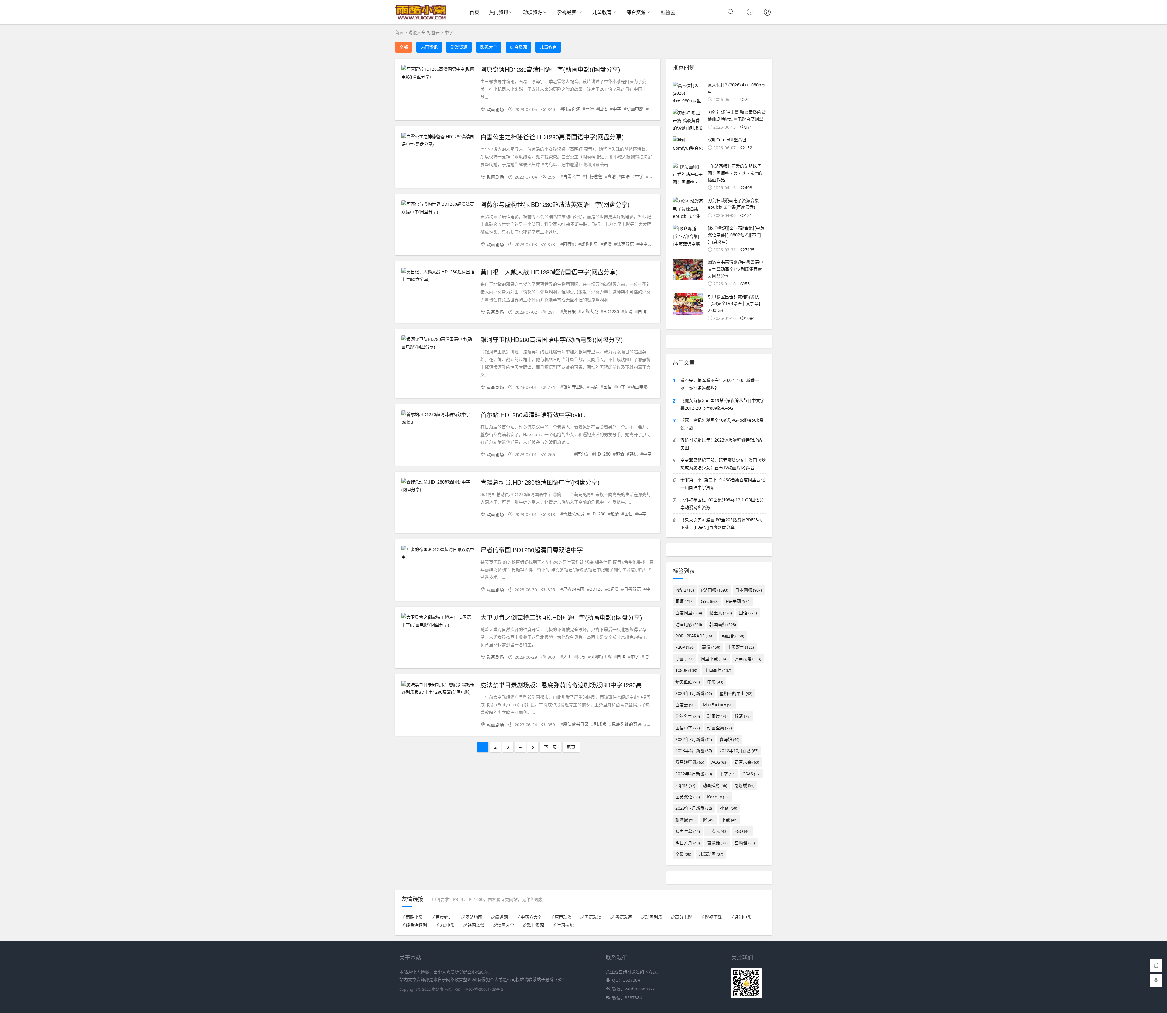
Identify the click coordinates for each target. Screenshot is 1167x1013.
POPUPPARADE (694, 636)
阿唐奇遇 (571, 109)
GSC (710, 601)
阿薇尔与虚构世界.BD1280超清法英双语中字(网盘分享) (555, 204)
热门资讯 (498, 12)
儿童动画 (711, 854)
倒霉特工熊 (601, 656)
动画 (648, 656)
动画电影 (634, 109)
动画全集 (719, 728)
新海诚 (685, 820)
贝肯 (581, 656)
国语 (603, 109)
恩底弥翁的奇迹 (627, 724)
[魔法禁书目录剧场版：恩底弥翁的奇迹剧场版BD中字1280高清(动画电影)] (437, 688)
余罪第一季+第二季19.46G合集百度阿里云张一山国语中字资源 (722, 483)
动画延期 (715, 785)
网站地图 (473, 917)
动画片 (717, 716)
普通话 (717, 843)
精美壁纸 (687, 682)
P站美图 (738, 601)
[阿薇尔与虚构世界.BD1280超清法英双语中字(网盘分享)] (437, 207)
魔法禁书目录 (576, 724)
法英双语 (625, 244)
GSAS (751, 774)
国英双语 (687, 797)
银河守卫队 (573, 386)
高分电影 (683, 917)
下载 (729, 820)
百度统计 (444, 917)
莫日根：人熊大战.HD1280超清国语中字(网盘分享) (549, 271)
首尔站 (583, 454)
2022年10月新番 (739, 750)
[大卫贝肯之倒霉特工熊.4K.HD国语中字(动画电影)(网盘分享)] (437, 620)
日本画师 (748, 590)
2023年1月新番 (693, 693)
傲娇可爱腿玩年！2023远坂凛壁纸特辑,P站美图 (721, 443)
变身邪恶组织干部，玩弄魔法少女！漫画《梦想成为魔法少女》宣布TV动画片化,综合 (723, 463)
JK (708, 820)
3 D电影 (447, 925)
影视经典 (567, 12)
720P (685, 647)
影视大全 (488, 47)
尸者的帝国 (573, 589)
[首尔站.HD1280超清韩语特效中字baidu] (437, 418)
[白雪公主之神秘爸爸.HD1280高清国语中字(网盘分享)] (437, 140)
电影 (715, 682)
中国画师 (717, 670)
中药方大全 (531, 917)
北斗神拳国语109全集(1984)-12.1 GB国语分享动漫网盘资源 (722, 503)
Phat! (728, 808)
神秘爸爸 (593, 176)
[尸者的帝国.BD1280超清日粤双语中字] (437, 553)
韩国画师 (722, 624)
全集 (683, 854)
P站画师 (714, 590)
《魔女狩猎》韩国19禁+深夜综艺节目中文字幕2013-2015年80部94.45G (722, 404)
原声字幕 (687, 831)
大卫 (567, 656)
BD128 (596, 589)
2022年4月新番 (693, 774)
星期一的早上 (735, 693)
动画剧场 (495, 109)
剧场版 (600, 724)
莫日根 (569, 311)
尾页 (571, 747)
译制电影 (743, 917)
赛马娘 (729, 739)
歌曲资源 (535, 925)
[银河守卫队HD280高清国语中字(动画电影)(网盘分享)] (437, 343)
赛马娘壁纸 (689, 762)
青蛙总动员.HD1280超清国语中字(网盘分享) (540, 482)
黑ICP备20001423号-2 (484, 989)
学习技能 (565, 925)
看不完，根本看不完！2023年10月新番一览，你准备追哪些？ (719, 384)
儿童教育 (602, 12)
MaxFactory (718, 704)
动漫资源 (532, 12)
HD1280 (611, 311)
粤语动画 (623, 917)
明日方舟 (687, 843)
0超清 (613, 589)
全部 (403, 47)
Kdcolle (718, 797)
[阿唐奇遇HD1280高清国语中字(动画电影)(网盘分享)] (437, 72)
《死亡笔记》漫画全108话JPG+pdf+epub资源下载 (722, 424)
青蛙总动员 (573, 514)
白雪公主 (571, 176)
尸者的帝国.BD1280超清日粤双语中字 (531, 549)
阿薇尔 (569, 244)
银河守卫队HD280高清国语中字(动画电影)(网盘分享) (551, 339)
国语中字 (687, 728)
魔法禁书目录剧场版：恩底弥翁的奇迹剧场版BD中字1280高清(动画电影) (578, 684)
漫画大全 (505, 925)
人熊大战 (589, 311)
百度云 (685, 704)
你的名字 (687, 716)
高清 (589, 109)
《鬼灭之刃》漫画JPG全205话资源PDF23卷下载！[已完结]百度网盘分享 (721, 523)
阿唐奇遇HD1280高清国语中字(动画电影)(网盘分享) (550, 69)
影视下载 (713, 917)
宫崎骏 (745, 843)
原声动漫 (748, 659)
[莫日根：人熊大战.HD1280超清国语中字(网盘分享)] (437, 275)
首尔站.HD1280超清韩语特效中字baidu (533, 414)
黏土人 (720, 613)
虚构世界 (589, 244)
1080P (686, 670)
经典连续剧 (416, 925)
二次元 (717, 831)
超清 (607, 244)
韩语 (633, 454)
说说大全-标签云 (424, 32)
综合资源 (636, 12)
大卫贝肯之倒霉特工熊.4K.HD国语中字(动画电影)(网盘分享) (561, 617)
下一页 (550, 747)
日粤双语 (632, 589)
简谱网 (501, 917)
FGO (743, 831)
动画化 (733, 636)
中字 (449, 32)
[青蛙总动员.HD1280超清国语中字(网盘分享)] (437, 485)
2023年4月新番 (693, 750)
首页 (474, 12)
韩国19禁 (475, 925)
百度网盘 (688, 613)
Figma (685, 785)
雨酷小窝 (414, 917)
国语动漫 (592, 917)
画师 (684, 601)
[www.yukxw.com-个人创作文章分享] (421, 18)
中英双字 (740, 647)
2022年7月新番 (693, 739)
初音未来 (747, 762)
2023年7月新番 (693, 808)
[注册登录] (767, 13)
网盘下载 (714, 659)
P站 (684, 590)
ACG (719, 762)
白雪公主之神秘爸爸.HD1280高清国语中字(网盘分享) (552, 136)
